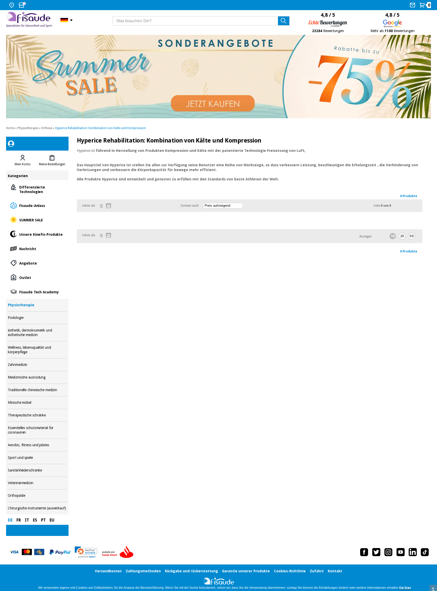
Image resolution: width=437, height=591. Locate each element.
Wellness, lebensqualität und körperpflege (37, 349)
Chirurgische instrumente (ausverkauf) (37, 508)
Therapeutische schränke (37, 415)
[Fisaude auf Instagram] (388, 552)
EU (52, 520)
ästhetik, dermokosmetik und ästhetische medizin (37, 332)
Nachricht (37, 248)
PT (43, 520)
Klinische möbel (37, 402)
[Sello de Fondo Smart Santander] (119, 552)
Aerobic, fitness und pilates (37, 445)
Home (10, 128)
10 (393, 236)
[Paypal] (60, 552)
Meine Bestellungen (52, 164)
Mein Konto (23, 164)
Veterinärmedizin (37, 483)
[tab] (22, 160)
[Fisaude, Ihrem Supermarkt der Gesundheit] (29, 20)
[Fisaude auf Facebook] (364, 552)
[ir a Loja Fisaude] (218, 582)
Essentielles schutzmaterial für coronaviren (37, 430)
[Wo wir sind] (12, 5)
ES (35, 520)
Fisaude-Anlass (37, 205)
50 (411, 236)
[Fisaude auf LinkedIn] (413, 552)
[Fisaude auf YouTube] (401, 552)
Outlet (37, 277)
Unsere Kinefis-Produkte (37, 234)
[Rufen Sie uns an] (413, 5)
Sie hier (405, 587)
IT (27, 520)
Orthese (46, 128)
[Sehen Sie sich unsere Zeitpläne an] (22, 5)
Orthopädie (37, 495)
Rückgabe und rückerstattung (191, 571)
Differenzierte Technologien (37, 189)
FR (18, 520)
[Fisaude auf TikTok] (425, 552)
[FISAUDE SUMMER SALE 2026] (218, 76)
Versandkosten (108, 571)
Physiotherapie (27, 128)
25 (402, 236)
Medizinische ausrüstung (37, 377)
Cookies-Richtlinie (290, 571)
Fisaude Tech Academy (37, 292)
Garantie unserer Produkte (246, 571)
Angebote (37, 263)
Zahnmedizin (37, 365)
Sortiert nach (190, 205)
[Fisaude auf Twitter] (376, 552)
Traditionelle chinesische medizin (37, 390)
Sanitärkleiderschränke (37, 470)
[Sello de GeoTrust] (86, 552)
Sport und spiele (37, 458)
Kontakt (335, 571)
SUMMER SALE (37, 219)
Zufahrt (317, 571)
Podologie (37, 318)
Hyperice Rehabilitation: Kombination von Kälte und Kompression (100, 128)
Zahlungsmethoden (143, 571)
